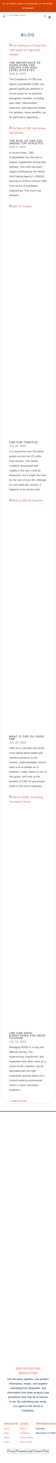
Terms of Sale (26, 1442)
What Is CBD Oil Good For (26, 737)
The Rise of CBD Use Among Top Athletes (26, 142)
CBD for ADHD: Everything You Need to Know (27, 1035)
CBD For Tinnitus (23, 442)
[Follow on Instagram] (19, 1356)
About (6, 1437)
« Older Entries (18, 1100)
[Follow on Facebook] (36, 1356)
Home (6, 1429)
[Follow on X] (28, 1356)
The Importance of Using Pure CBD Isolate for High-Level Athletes (25, 66)
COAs (6, 1442)
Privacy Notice (26, 1437)
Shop (6, 1433)
